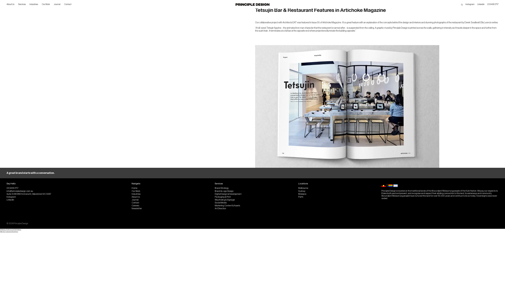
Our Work (46, 4)
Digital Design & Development (228, 194)
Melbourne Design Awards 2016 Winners (10, 229)
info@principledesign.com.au (20, 191)
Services (22, 4)
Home (134, 188)
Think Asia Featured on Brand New (9, 231)
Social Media (221, 203)
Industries (34, 4)
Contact (67, 4)
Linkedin (480, 4)
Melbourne (303, 188)
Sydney (301, 191)
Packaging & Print (223, 197)
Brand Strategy (222, 188)
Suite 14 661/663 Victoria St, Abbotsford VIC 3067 (29, 194)
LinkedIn (10, 200)
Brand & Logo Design (224, 191)
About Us (10, 4)
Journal (57, 4)
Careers (135, 206)
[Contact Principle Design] (252, 173)
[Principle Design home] (252, 4)
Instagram (470, 4)
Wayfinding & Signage (225, 200)
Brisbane (302, 194)
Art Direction (220, 208)
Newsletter (137, 208)
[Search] (462, 4)
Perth (300, 197)
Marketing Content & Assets (227, 206)
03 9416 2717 (492, 4)
